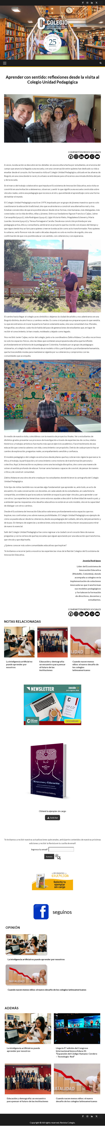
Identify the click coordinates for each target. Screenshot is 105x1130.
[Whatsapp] (92, 156)
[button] (52, 912)
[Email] (97, 156)
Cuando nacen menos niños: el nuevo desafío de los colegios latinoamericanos (47, 989)
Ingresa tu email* (39, 849)
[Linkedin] (81, 156)
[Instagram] (76, 156)
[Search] (100, 63)
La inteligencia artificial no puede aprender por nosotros (19, 664)
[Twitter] (86, 156)
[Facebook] (70, 156)
